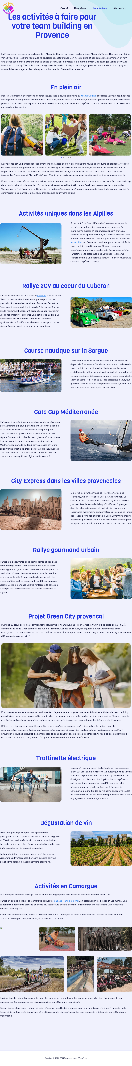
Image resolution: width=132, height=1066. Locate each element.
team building (88, 95)
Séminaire (118, 8)
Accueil (64, 8)
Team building (100, 8)
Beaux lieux (80, 8)
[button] (125, 8)
